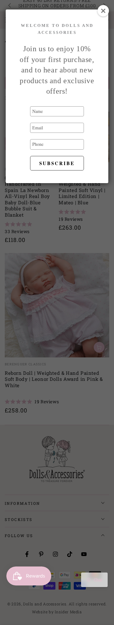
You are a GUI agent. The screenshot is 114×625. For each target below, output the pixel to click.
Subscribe (57, 163)
